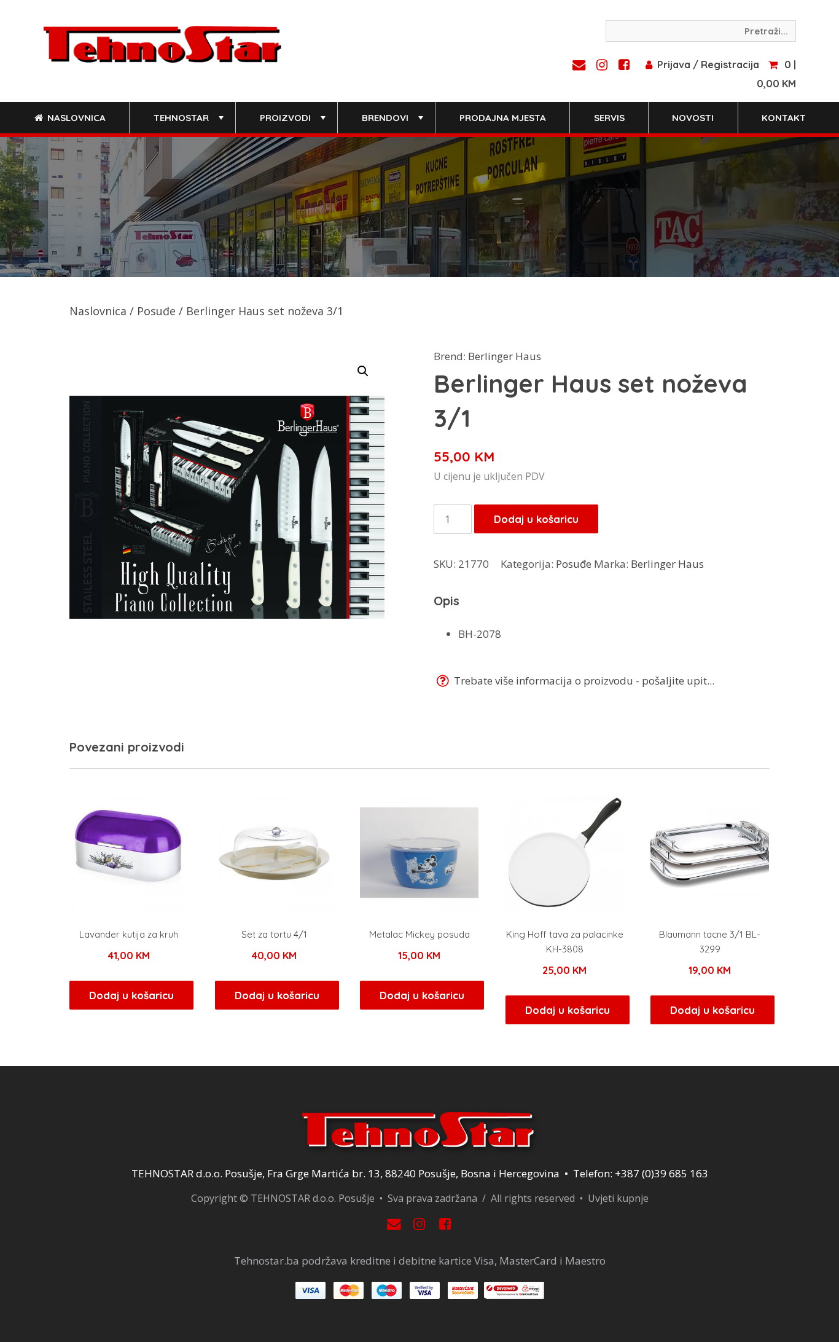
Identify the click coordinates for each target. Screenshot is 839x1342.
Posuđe (156, 311)
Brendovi (394, 122)
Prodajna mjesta (502, 118)
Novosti (693, 118)
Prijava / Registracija (708, 64)
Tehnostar (190, 122)
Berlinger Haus (504, 356)
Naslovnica (75, 118)
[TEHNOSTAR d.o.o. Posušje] (162, 43)
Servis (609, 118)
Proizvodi (294, 122)
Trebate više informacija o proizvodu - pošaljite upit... (582, 680)
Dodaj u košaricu (536, 518)
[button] (363, 371)
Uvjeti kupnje (618, 1198)
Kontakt (784, 118)
